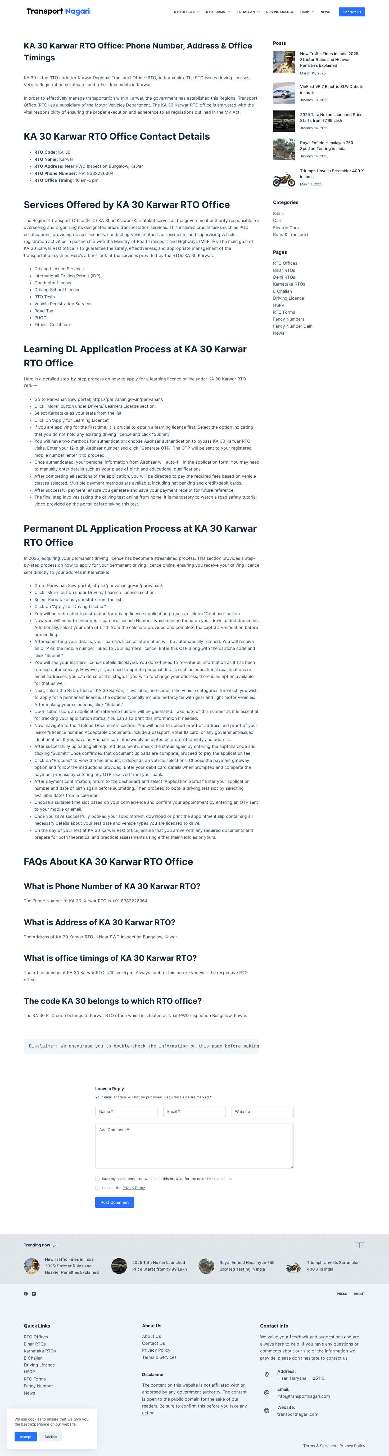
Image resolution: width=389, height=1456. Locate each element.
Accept (25, 1437)
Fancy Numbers (288, 319)
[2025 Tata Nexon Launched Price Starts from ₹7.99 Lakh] (284, 121)
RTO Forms (215, 12)
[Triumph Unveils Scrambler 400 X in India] (284, 177)
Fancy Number (38, 1385)
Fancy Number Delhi (293, 326)
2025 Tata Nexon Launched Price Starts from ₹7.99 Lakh (159, 1266)
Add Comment (114, 1129)
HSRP (304, 12)
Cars (277, 220)
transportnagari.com (297, 1414)
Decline (51, 1437)
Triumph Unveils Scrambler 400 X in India (333, 1266)
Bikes (278, 213)
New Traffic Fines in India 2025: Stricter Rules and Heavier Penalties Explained (329, 59)
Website (242, 1111)
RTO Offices (184, 12)
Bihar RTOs (284, 270)
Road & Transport (290, 234)
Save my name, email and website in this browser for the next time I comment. (167, 1179)
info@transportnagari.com (303, 1396)
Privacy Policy (134, 1188)
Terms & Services (159, 1357)
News (325, 12)
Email (173, 1111)
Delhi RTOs (284, 277)
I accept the (123, 1188)
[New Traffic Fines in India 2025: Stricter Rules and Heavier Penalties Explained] (284, 62)
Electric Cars (286, 227)
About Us (151, 1336)
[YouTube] (34, 1294)
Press (342, 1294)
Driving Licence (280, 12)
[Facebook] (26, 1294)
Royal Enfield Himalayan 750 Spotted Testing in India (247, 1266)
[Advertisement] (319, 384)
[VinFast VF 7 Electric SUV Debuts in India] (284, 93)
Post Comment (115, 1202)
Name (106, 1111)
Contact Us (352, 12)
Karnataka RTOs (289, 284)
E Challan (246, 12)
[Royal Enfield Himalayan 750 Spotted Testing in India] (284, 149)
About (359, 1294)
